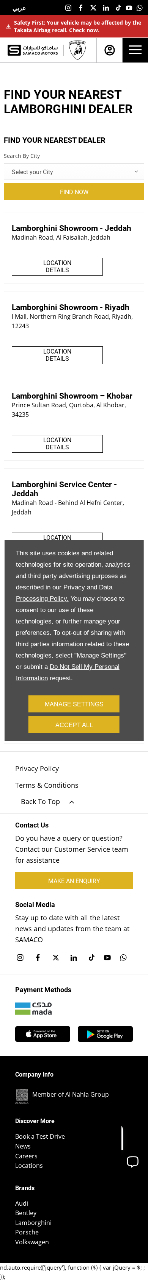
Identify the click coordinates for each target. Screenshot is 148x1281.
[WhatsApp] (139, 7)
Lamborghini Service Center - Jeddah (64, 489)
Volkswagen (32, 1242)
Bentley (25, 1213)
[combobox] (74, 171)
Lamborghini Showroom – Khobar (72, 396)
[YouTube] (129, 7)
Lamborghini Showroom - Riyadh (70, 307)
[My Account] (109, 50)
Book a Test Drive (40, 1136)
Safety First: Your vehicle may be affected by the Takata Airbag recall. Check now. (73, 26)
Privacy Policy (37, 768)
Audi (21, 1203)
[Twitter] (93, 7)
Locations (29, 1165)
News (23, 1146)
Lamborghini (33, 1223)
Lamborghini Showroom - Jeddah (71, 228)
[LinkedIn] (106, 7)
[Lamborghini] (77, 50)
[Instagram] (68, 7)
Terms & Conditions (47, 785)
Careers (26, 1156)
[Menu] (135, 50)
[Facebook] (81, 7)
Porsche (27, 1232)
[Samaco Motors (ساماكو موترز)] (33, 50)
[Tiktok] (118, 7)
